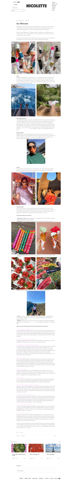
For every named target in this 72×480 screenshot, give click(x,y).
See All (59, 441)
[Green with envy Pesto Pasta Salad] (19, 448)
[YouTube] (18, 2)
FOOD (53, 8)
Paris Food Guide (50, 454)
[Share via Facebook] (16, 432)
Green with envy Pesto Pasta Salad (19, 455)
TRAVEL (54, 7)
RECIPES (54, 5)
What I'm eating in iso (34, 454)
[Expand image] (23, 58)
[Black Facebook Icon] (15, 2)
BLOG (53, 10)
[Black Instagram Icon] (14, 2)
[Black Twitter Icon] (17, 2)
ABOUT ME (54, 4)
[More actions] (55, 20)
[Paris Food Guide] (53, 448)
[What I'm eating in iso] (36, 448)
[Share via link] (22, 432)
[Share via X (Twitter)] (19, 432)
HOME (53, 2)
